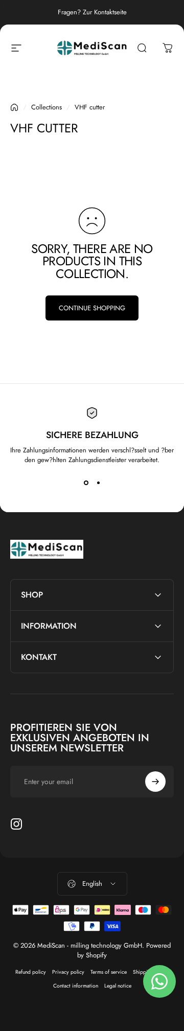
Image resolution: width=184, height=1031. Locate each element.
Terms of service (108, 972)
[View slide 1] (86, 483)
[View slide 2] (98, 483)
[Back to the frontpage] (14, 107)
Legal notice (117, 986)
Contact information (75, 986)
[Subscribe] (155, 781)
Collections (46, 107)
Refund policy (30, 972)
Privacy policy (68, 972)
